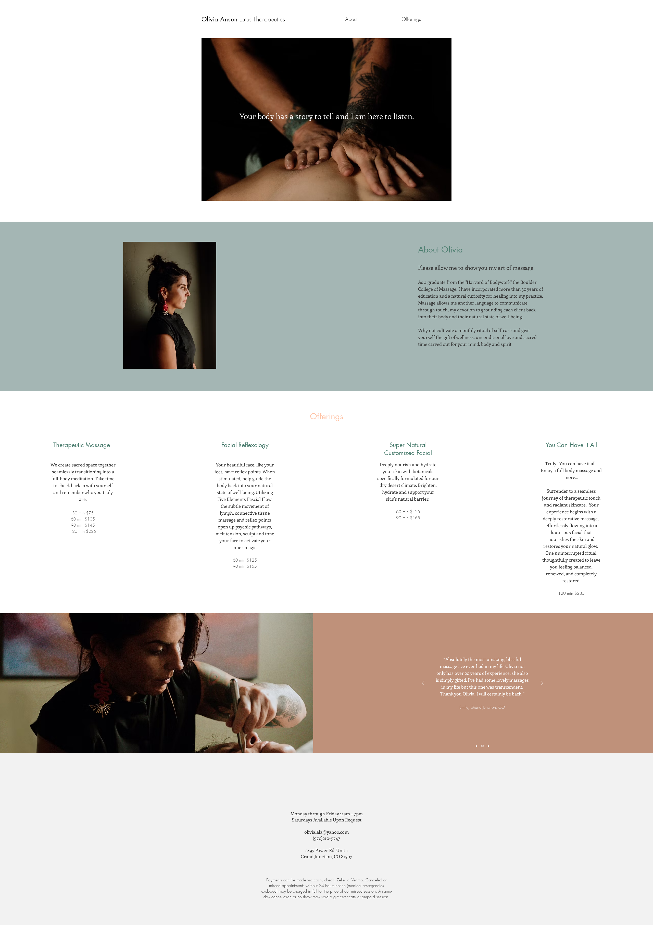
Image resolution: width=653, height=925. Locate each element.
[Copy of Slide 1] (482, 746)
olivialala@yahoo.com (326, 832)
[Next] (542, 683)
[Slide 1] (476, 746)
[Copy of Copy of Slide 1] (488, 746)
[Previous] (423, 683)
